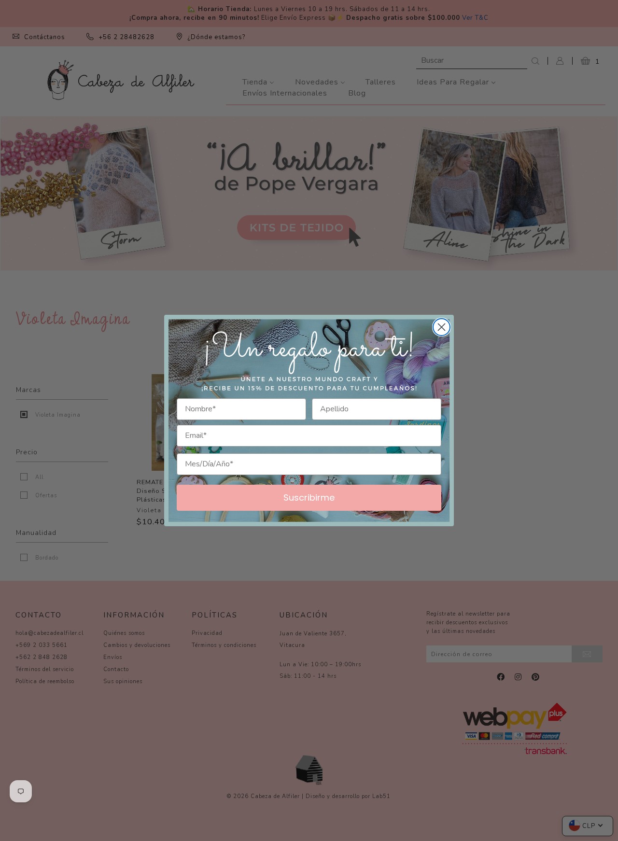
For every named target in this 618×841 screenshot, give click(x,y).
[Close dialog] (441, 327)
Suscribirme (309, 497)
